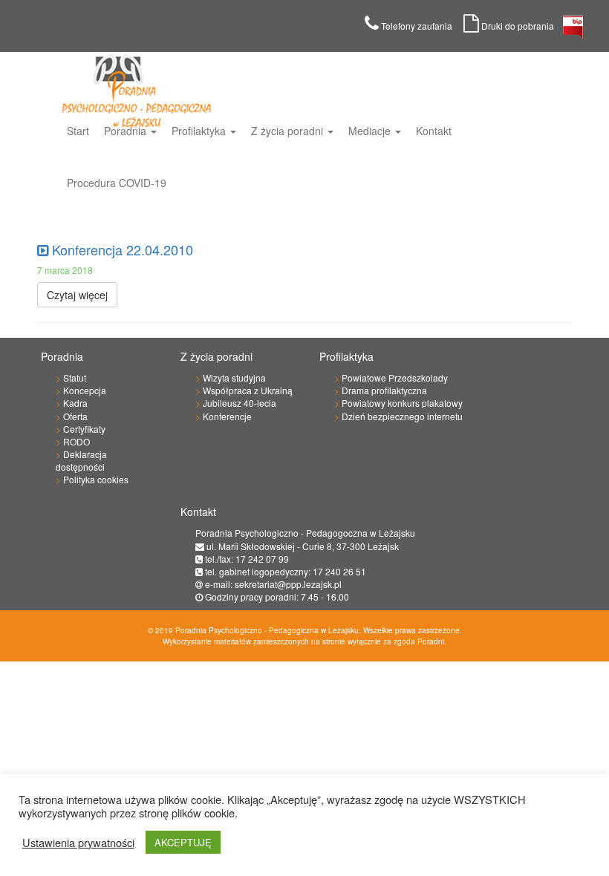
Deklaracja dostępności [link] (81, 460)
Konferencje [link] (227, 416)
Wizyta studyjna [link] (234, 377)
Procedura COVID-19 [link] (116, 182)
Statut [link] (74, 377)
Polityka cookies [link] (95, 479)
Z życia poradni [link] (288, 130)
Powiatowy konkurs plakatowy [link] (402, 402)
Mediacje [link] (371, 130)
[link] (573, 31)
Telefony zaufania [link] (421, 25)
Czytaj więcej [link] (77, 294)
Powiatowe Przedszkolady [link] (395, 377)
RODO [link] (76, 441)
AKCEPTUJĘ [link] (183, 842)
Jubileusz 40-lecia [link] (239, 402)
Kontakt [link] (434, 130)
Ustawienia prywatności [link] (78, 842)
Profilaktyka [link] (200, 130)
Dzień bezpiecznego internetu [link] (402, 416)
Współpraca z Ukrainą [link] (248, 390)
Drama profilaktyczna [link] (384, 390)
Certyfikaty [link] (84, 428)
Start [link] (78, 130)
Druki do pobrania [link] (521, 25)
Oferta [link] (75, 416)
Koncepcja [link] (84, 390)
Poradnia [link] (126, 130)
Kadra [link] (75, 402)
